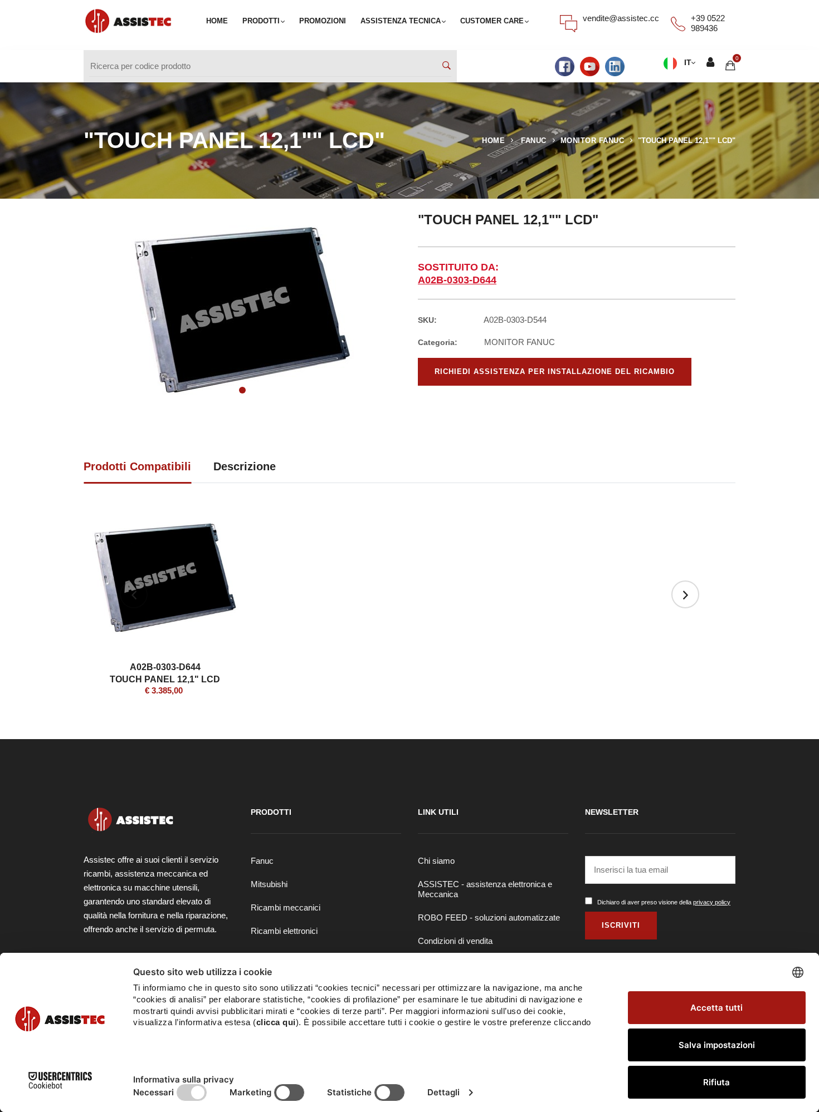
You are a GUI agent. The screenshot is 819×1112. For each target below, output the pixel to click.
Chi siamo (436, 860)
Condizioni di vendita (455, 941)
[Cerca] (446, 66)
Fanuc (262, 860)
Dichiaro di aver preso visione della (663, 902)
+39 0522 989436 (708, 23)
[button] (242, 390)
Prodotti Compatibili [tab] (137, 466)
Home (493, 140)
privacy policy (711, 902)
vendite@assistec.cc (621, 18)
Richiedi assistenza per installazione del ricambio (555, 371)
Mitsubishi (269, 884)
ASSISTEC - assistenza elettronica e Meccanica (485, 889)
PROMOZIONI (322, 21)
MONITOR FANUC (592, 140)
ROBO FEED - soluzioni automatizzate (489, 917)
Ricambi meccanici (285, 907)
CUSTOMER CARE (492, 21)
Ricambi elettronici (284, 931)
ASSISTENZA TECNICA (400, 21)
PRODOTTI (261, 21)
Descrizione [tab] (244, 466)
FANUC (534, 140)
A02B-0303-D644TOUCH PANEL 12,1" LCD (165, 673)
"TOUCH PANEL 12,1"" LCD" (686, 140)
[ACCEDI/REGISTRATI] (710, 63)
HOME (217, 21)
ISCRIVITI (621, 925)
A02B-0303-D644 (457, 280)
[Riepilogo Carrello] (730, 65)
